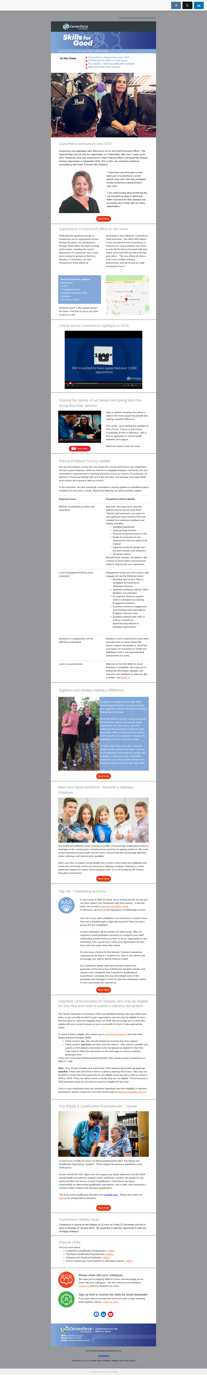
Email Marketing (96, 1372)
